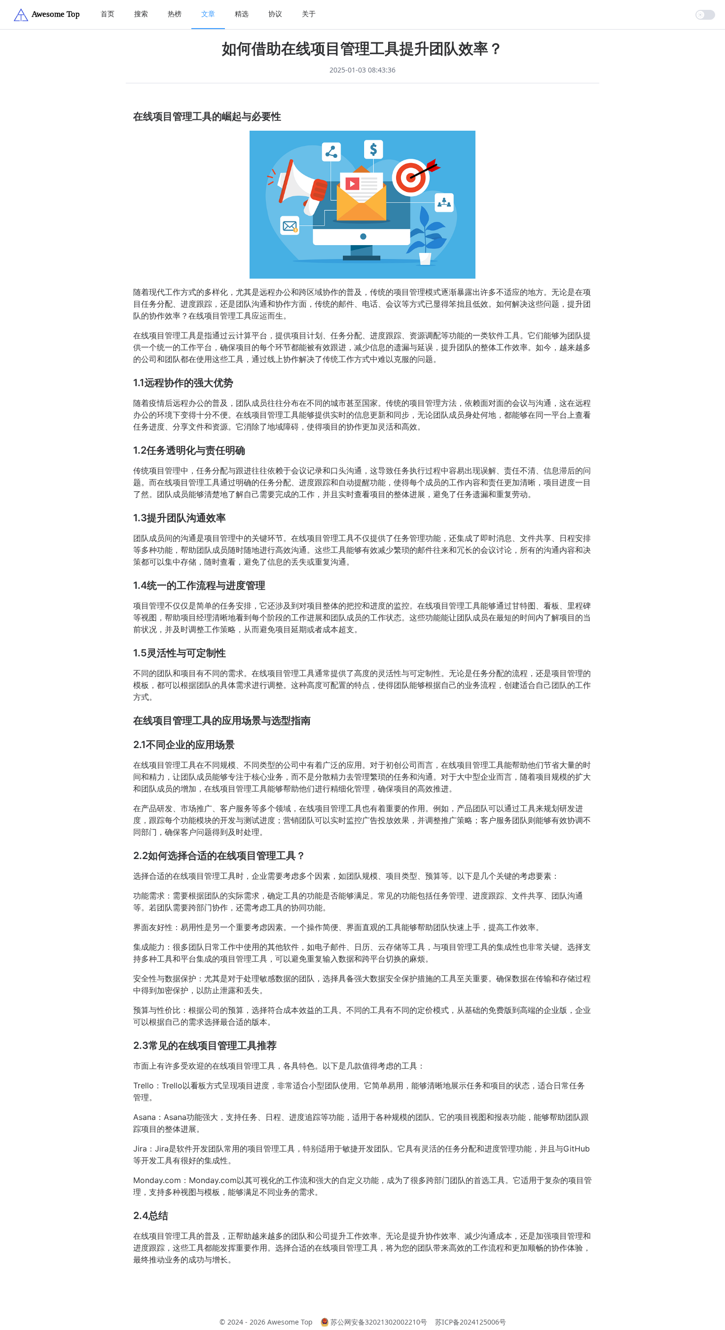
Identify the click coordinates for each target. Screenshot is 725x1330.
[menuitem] (107, 14)
